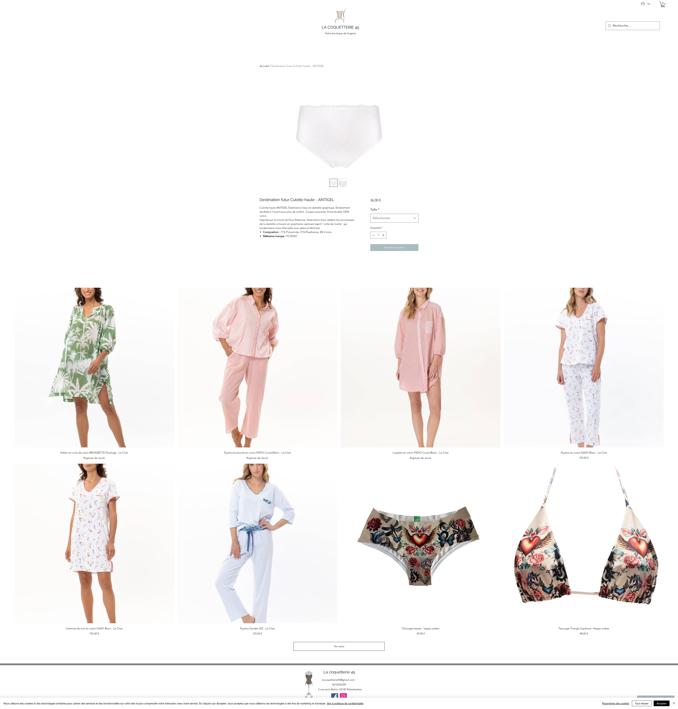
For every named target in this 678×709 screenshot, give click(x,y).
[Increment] (383, 235)
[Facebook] (334, 696)
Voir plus (339, 646)
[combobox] (394, 218)
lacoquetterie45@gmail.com (338, 679)
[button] (663, 4)
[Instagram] (343, 696)
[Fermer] (674, 703)
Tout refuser (642, 703)
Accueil (264, 66)
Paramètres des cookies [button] (615, 703)
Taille (374, 209)
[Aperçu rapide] (94, 367)
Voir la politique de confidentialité (345, 703)
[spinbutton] (378, 235)
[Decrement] (373, 235)
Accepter (662, 703)
